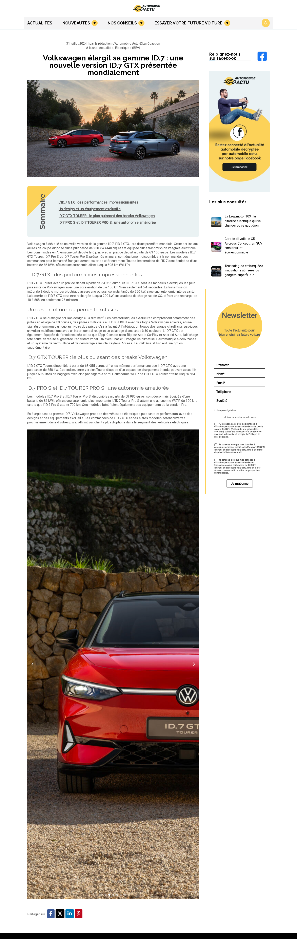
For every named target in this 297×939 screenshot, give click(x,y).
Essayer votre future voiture (188, 23)
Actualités (39, 23)
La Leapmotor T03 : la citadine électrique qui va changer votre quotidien (243, 220)
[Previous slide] (32, 664)
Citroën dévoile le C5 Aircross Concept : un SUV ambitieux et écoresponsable (243, 245)
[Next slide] (194, 664)
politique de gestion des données (239, 417)
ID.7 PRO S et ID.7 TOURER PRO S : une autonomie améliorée (107, 222)
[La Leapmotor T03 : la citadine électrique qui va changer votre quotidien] (215, 221)
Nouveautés (76, 23)
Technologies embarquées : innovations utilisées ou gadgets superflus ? (244, 270)
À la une (91, 48)
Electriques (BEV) (127, 48)
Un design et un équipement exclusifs (90, 209)
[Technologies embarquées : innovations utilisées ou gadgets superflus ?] (215, 270)
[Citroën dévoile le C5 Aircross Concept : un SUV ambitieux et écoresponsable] (215, 246)
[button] (94, 23)
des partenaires (236, 465)
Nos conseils (122, 23)
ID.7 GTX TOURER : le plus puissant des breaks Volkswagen (107, 216)
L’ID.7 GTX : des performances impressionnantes (98, 202)
